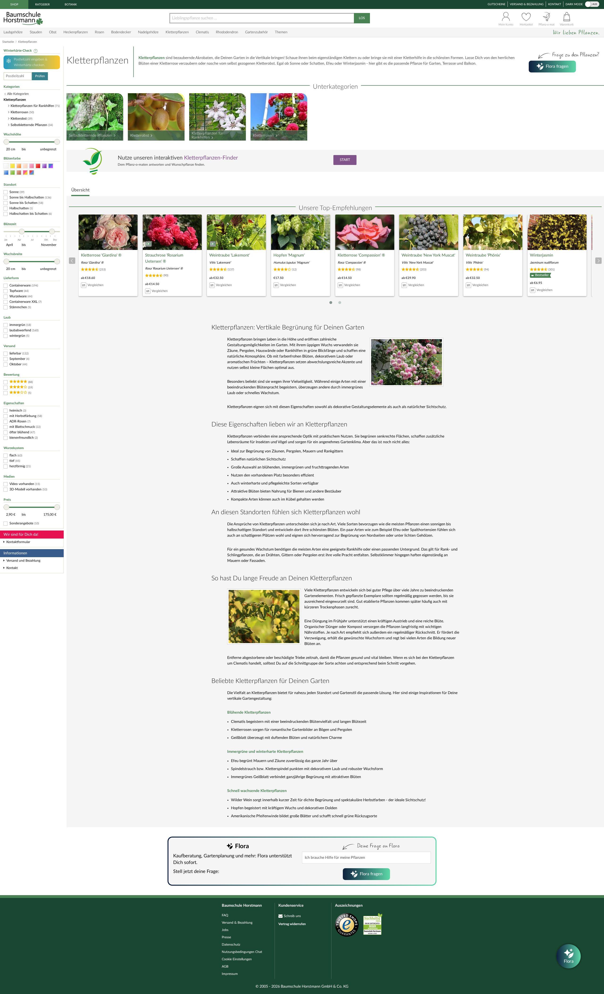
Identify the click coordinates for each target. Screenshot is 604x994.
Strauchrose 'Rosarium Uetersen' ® (164, 258)
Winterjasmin (541, 255)
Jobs (225, 930)
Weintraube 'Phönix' (483, 255)
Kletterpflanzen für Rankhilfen (207, 135)
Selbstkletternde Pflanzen (90, 135)
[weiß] (6, 166)
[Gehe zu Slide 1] (330, 302)
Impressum (230, 974)
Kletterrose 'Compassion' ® (361, 255)
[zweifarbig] (25, 172)
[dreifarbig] (31, 172)
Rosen (99, 32)
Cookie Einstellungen (237, 959)
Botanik (71, 4)
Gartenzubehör (256, 32)
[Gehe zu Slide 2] (339, 302)
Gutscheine (496, 4)
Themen (281, 32)
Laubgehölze (13, 32)
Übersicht (80, 190)
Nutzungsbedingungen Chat (242, 952)
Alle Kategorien (18, 94)
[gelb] (12, 166)
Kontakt (554, 4)
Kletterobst (139, 135)
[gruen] (12, 172)
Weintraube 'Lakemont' (229, 255)
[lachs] (25, 166)
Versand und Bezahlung (23, 560)
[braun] (18, 172)
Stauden (36, 32)
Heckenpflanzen (75, 32)
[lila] (44, 166)
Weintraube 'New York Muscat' (428, 255)
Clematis (202, 32)
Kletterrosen (263, 135)
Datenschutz (231, 944)
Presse (226, 937)
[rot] (38, 166)
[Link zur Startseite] (24, 18)
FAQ (225, 915)
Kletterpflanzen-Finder (211, 157)
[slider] (6, 142)
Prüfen (40, 76)
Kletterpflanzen (177, 32)
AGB (225, 966)
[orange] (18, 166)
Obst (52, 32)
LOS (362, 18)
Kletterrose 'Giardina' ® (101, 255)
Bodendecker (121, 32)
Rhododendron (227, 32)
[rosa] (31, 166)
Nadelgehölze (148, 32)
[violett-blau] (50, 166)
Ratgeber (42, 4)
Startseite (8, 41)
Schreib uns (292, 916)
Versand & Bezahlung (527, 4)
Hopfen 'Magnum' (289, 255)
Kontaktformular (18, 542)
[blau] (6, 172)
